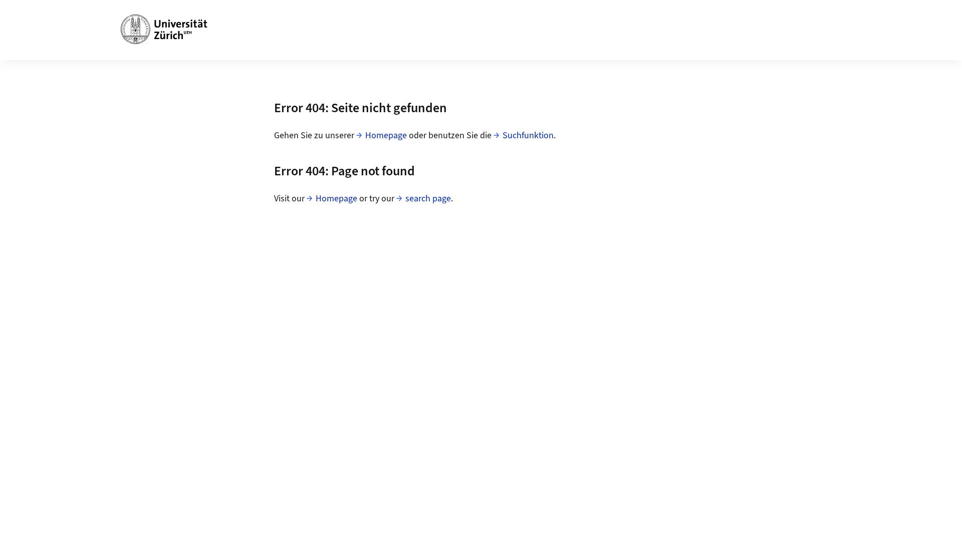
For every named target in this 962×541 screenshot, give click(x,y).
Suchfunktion (528, 135)
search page (428, 198)
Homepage (386, 135)
